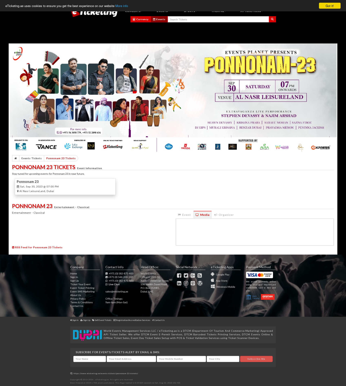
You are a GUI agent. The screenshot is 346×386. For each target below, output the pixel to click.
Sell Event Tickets (103, 320)
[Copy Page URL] (71, 373)
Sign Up (74, 280)
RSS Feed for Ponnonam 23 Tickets (38, 247)
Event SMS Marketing (82, 291)
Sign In (74, 277)
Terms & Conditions (81, 302)
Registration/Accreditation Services (133, 320)
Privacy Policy (78, 298)
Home (73, 273)
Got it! (330, 5)
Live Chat (114, 284)
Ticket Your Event (80, 284)
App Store (220, 280)
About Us (75, 295)
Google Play (221, 274)
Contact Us (76, 305)
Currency (142, 19)
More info (121, 6)
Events (160, 19)
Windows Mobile (225, 286)
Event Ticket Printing (82, 287)
